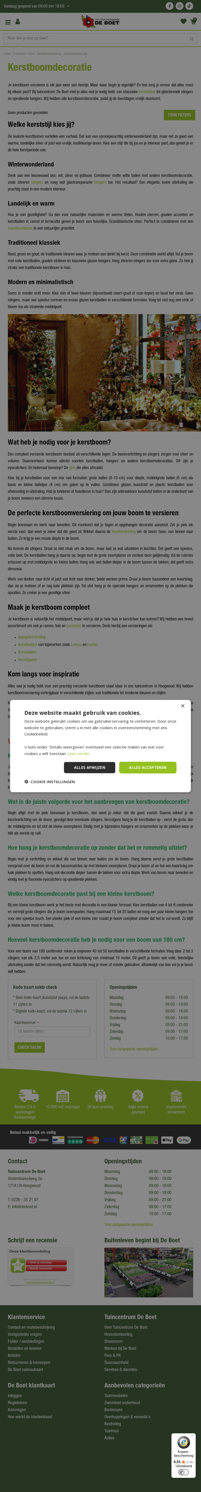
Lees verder (79, 753)
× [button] (183, 706)
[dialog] (100, 746)
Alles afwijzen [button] (89, 767)
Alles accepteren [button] (147, 767)
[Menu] (192, 1436)
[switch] (183, 1472)
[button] (49, 781)
